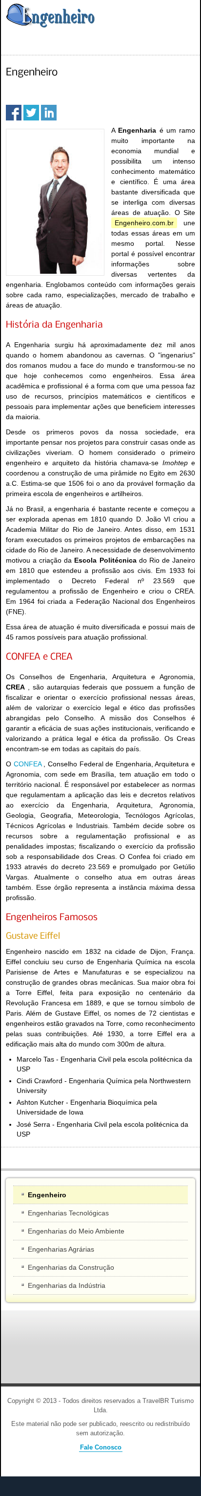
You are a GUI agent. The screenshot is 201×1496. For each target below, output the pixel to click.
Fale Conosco (100, 1447)
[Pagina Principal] (50, 15)
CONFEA (27, 764)
